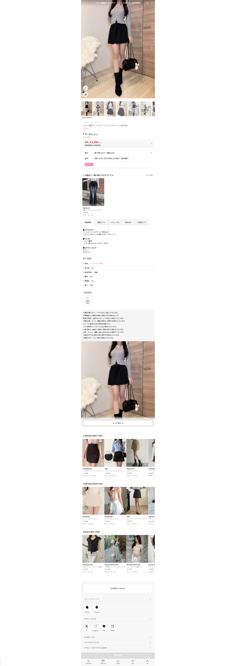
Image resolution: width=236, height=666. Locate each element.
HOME (118, 663)
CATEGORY (88, 663)
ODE (128, 517)
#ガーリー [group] (89, 164)
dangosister (130, 469)
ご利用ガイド (141, 222)
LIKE (133, 663)
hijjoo (106, 469)
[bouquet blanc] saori (111, 565)
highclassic (86, 208)
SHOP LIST (103, 663)
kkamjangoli (109, 517)
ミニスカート (95, 122)
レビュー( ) (114, 222)
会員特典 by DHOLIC (118, 588)
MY (147, 663)
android (96, 612)
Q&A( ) (128, 222)
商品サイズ (101, 222)
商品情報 (88, 222)
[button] (151, 47)
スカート (86, 122)
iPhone (87, 612)
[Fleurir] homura (88, 565)
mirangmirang (87, 469)
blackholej (86, 517)
